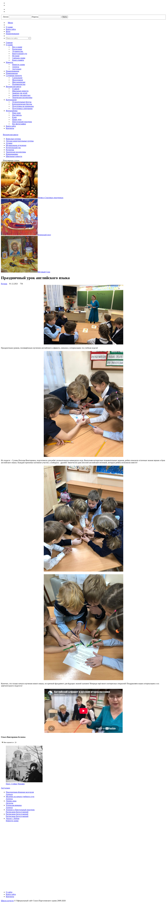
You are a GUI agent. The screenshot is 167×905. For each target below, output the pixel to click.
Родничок (10, 150)
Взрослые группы (13, 139)
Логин (5, 17)
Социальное (17, 78)
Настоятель (17, 115)
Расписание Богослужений (17, 812)
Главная (9, 43)
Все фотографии (19, 124)
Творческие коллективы (22, 97)
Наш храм (16, 113)
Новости (9, 62)
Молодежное (17, 80)
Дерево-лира (11, 801)
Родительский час (13, 148)
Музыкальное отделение (16, 145)
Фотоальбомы (11, 111)
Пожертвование (12, 71)
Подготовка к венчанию (22, 108)
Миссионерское (18, 82)
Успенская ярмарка (14, 805)
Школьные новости (20, 91)
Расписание (17, 49)
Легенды (9, 803)
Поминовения (12, 73)
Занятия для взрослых (21, 95)
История (15, 56)
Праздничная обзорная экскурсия (20, 792)
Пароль (35, 17)
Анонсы (15, 67)
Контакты (10, 128)
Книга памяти (18, 60)
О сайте (9, 892)
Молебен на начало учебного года (20, 796)
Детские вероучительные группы (20, 141)
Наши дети (16, 119)
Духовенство (17, 51)
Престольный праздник (22, 122)
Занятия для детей (19, 93)
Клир (14, 117)
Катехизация (11, 100)
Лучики (9, 143)
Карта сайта (11, 126)
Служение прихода (14, 75)
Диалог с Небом (12, 818)
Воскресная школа (13, 86)
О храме (9, 45)
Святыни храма (18, 58)
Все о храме (17, 47)
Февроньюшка (12, 154)
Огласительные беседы (21, 102)
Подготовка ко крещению (23, 106)
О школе (15, 89)
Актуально (16, 69)
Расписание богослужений (17, 814)
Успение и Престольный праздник (20, 810)
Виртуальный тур (19, 54)
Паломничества (18, 84)
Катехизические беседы (22, 104)
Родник (4, 284)
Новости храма (18, 64)
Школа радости (7, 901)
